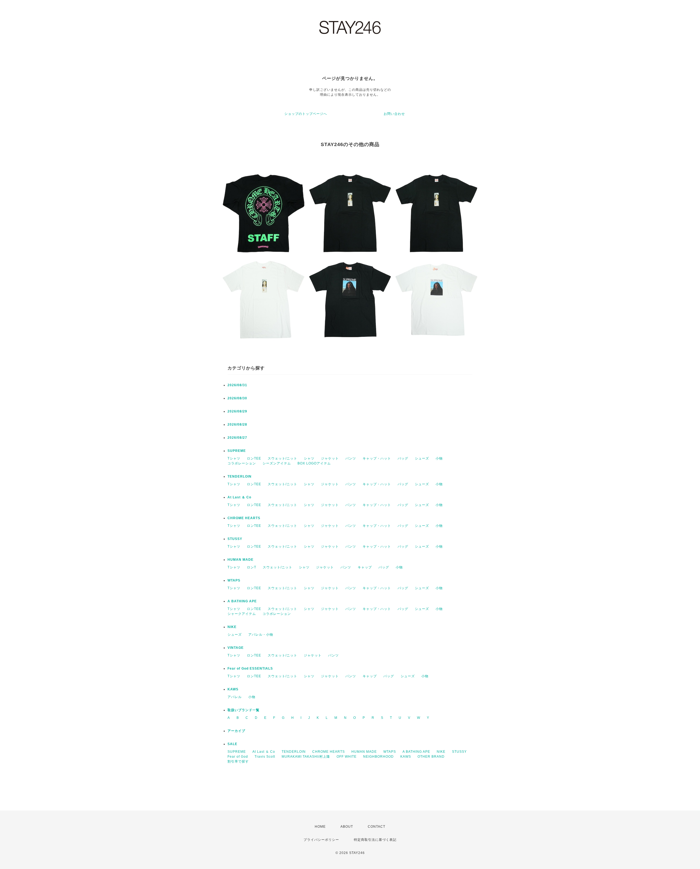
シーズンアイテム (276, 463)
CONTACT (376, 827)
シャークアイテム (242, 614)
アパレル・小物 (260, 635)
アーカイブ (236, 731)
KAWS (233, 689)
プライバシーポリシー (321, 840)
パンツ (350, 458)
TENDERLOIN (240, 476)
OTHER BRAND (432, 756)
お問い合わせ (394, 114)
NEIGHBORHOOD (378, 756)
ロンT (251, 567)
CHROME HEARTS (244, 518)
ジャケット (330, 458)
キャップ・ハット (377, 458)
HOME (320, 827)
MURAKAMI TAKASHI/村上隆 (306, 756)
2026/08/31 (237, 385)
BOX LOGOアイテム (314, 463)
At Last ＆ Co (239, 497)
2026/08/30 (237, 398)
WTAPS (234, 580)
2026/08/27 (237, 438)
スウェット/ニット (282, 458)
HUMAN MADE (240, 560)
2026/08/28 (237, 424)
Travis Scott (265, 756)
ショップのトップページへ (305, 114)
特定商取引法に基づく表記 (375, 840)
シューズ (422, 458)
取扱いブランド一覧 (243, 710)
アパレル (235, 697)
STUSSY (235, 539)
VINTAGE (236, 648)
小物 (439, 458)
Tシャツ (234, 458)
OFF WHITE (347, 756)
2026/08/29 (237, 411)
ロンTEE (254, 458)
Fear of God (238, 756)
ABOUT (346, 827)
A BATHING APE (242, 601)
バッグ (403, 458)
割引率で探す (238, 761)
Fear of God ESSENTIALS (250, 668)
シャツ (309, 458)
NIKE (232, 627)
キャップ (365, 567)
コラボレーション (242, 463)
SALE (232, 744)
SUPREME (237, 451)
